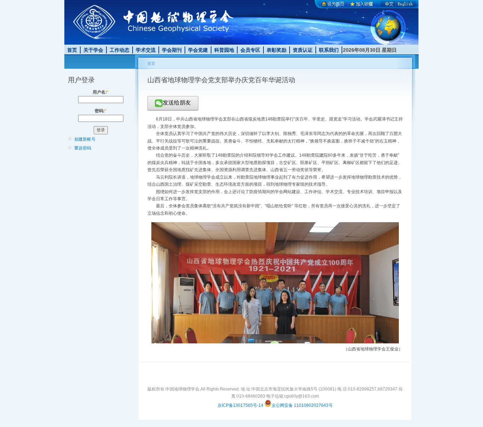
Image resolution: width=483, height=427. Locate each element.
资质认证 (303, 50)
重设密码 (82, 148)
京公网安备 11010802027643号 (302, 405)
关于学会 (93, 50)
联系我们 (329, 50)
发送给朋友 (177, 103)
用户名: (101, 92)
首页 (72, 50)
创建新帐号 (84, 139)
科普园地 (224, 50)
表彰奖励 (276, 50)
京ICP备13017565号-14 (240, 405)
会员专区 (250, 50)
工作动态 (119, 50)
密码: (100, 110)
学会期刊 (172, 50)
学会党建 (198, 50)
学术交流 (146, 50)
